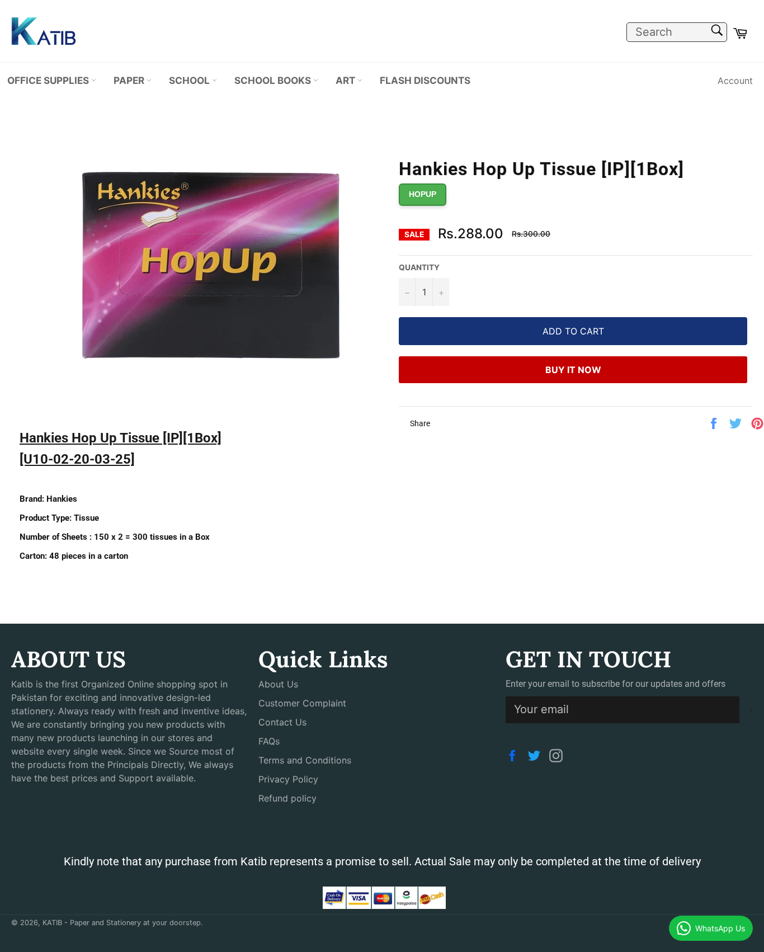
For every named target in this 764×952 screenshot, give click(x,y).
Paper (130, 80)
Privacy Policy (288, 779)
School (190, 80)
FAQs (269, 741)
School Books (273, 80)
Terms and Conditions (304, 760)
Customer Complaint (302, 703)
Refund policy (287, 798)
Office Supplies (49, 80)
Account (735, 80)
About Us (278, 684)
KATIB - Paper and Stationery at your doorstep (122, 922)
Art (346, 80)
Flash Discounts (425, 80)
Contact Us (282, 722)
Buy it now (573, 369)
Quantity (419, 267)
